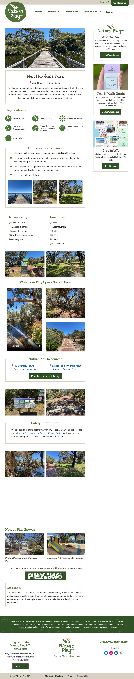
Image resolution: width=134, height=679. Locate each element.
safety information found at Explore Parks (42, 433)
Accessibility (83, 676)
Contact (49, 676)
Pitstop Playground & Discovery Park (21, 559)
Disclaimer (60, 676)
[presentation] (24, 544)
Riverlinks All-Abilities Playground (65, 557)
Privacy (71, 676)
